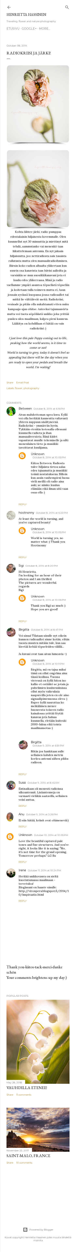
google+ (29, 28)
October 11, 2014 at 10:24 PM (44, 870)
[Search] (67, 6)
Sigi (21, 565)
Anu (21, 814)
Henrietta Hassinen (26, 14)
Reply (23, 504)
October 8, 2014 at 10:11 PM (48, 663)
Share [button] (9, 382)
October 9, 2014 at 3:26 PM (42, 814)
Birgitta (24, 629)
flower (18, 388)
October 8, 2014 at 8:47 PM (47, 629)
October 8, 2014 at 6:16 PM (49, 408)
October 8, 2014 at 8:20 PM (41, 565)
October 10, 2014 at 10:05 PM (51, 835)
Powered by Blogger (41, 1229)
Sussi (22, 782)
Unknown (37, 454)
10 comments (24, 1162)
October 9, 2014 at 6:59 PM (48, 745)
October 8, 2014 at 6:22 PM (52, 512)
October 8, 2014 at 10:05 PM (49, 457)
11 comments (23, 1094)
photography (31, 388)
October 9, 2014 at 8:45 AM (43, 782)
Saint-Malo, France (28, 1155)
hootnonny (26, 512)
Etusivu (12, 28)
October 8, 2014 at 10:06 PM (49, 599)
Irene (22, 870)
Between (25, 408)
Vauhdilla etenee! (26, 1087)
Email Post (22, 382)
